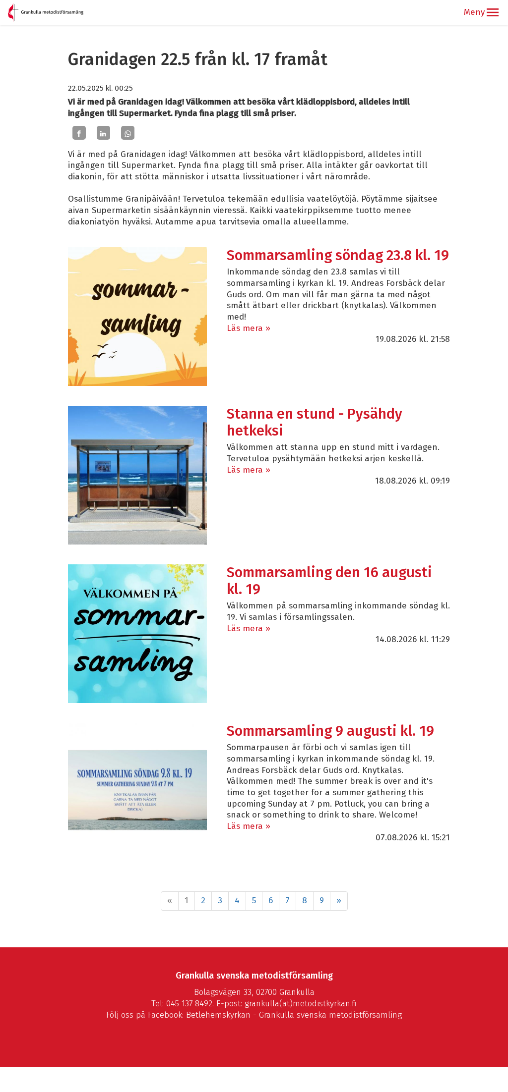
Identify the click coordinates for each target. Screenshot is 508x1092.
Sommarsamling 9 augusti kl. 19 (330, 731)
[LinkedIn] (103, 133)
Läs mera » (248, 328)
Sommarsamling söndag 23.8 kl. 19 (338, 255)
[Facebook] (79, 133)
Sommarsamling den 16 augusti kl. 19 (329, 581)
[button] (493, 12)
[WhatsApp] (127, 133)
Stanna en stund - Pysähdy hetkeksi (314, 422)
